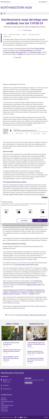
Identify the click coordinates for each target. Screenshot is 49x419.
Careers (2, 403)
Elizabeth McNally (35, 52)
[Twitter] (17, 417)
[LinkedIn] (24, 417)
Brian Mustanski (20, 52)
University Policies (4, 410)
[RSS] (26, 417)
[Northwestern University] (24, 373)
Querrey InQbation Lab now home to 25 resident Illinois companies (11, 358)
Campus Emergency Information (7, 401)
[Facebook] (15, 417)
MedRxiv (20, 54)
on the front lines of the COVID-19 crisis (26, 264)
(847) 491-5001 (6, 385)
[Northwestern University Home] (5, 1)
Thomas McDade (39, 48)
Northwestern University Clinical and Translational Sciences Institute (22, 282)
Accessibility (3, 397)
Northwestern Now (16, 7)
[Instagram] (18, 417)
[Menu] (1, 13)
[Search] (4, 13)
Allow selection (24, 220)
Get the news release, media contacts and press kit (31, 315)
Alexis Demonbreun (26, 50)
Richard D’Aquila (10, 52)
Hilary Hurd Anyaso (27, 30)
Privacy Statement (4, 407)
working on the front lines (33, 285)
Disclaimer (46, 417)
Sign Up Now (28, 382)
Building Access (4, 399)
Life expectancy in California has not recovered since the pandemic (35, 360)
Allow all (40, 220)
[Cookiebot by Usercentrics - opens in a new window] (42, 198)
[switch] (18, 212)
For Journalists (43, 1)
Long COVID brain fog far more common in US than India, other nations (36, 344)
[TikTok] (22, 417)
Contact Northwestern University (7, 405)
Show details (42, 216)
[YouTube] (21, 417)
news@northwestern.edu (7, 388)
